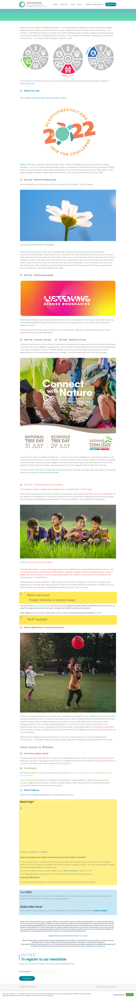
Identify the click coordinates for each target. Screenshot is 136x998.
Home (55, 4)
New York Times (48, 758)
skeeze (32, 852)
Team (73, 4)
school (35, 472)
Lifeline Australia (70, 871)
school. (85, 587)
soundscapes (30, 780)
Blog (80, 4)
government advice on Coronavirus (40, 867)
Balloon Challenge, (93, 727)
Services (64, 4)
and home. (54, 472)
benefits (45, 582)
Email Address (25, 972)
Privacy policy (111, 987)
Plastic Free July (27, 164)
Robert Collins (35, 562)
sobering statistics (42, 795)
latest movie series (39, 606)
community (44, 472)
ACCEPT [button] (129, 994)
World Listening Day (29, 320)
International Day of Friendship (99, 494)
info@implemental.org (27, 987)
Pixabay (44, 852)
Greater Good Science (96, 761)
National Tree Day (50, 457)
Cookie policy (101, 987)
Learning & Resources (94, 4)
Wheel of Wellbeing (44, 27)
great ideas (38, 587)
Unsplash (50, 245)
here (104, 170)
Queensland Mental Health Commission (74, 936)
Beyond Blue (31, 874)
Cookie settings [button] (118, 995)
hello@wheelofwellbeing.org (95, 946)
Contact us (111, 4)
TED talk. (98, 613)
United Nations (40, 577)
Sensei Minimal (35, 245)
